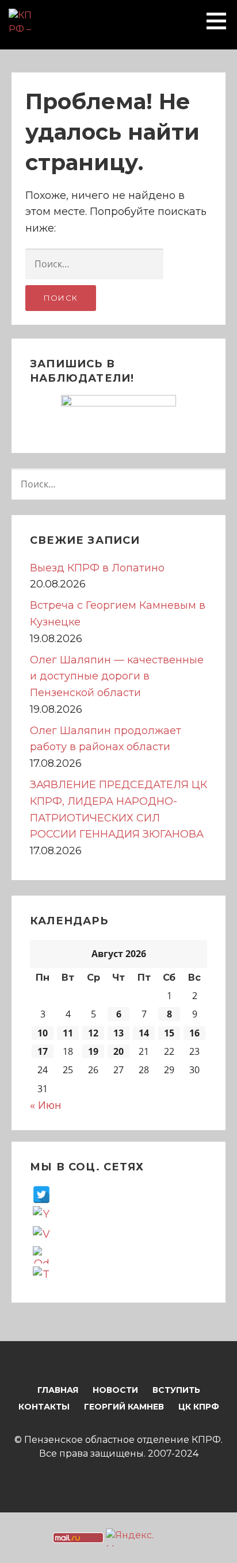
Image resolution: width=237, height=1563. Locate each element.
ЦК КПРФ (198, 1406)
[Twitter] (41, 1194)
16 (194, 1033)
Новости (115, 1390)
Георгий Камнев (124, 1406)
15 (169, 1033)
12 (93, 1033)
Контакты (44, 1406)
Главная (57, 1390)
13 (118, 1033)
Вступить (176, 1390)
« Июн (45, 1105)
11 (68, 1033)
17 (42, 1051)
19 (93, 1051)
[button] (220, 21)
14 (144, 1033)
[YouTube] (41, 1214)
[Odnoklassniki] (41, 1254)
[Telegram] (41, 1274)
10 (42, 1033)
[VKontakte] (41, 1234)
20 (118, 1051)
